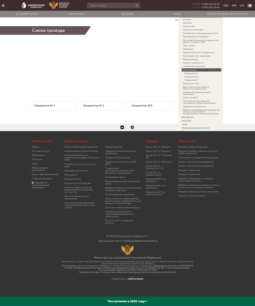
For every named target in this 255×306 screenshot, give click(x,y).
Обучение (127, 14)
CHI (242, 5)
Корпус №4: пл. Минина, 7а (159, 162)
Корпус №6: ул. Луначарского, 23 (154, 167)
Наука (178, 14)
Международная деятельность (228, 14)
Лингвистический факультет (192, 196)
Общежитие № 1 (44, 105)
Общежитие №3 (142, 105)
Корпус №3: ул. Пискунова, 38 (159, 156)
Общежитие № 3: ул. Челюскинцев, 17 (156, 193)
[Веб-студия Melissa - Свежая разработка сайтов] (135, 279)
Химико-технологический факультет (196, 162)
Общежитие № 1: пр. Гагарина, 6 (156, 180)
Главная (35, 147)
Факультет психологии (189, 174)
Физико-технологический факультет (196, 166)
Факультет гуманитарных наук (193, 147)
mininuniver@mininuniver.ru (140, 240)
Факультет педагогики (189, 170)
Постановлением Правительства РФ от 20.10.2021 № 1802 (127, 270)
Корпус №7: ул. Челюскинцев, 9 (154, 173)
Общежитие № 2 (93, 105)
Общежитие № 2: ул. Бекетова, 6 (156, 186)
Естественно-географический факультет (198, 157)
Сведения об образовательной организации (40, 185)
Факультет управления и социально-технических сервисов (196, 179)
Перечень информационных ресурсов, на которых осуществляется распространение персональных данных (201, 112)
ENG (226, 5)
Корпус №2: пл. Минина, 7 (158, 151)
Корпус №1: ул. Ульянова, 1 (159, 147)
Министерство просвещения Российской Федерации (127, 257)
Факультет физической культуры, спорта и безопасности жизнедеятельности (199, 186)
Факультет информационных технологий (198, 191)
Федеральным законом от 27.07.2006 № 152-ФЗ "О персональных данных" (153, 268)
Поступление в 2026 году (126, 301)
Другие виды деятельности (45, 174)
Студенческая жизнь (42, 178)
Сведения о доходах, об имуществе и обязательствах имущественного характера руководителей (127, 272)
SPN (234, 5)
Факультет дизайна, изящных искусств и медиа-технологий (198, 152)
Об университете (27, 14)
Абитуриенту (77, 14)
